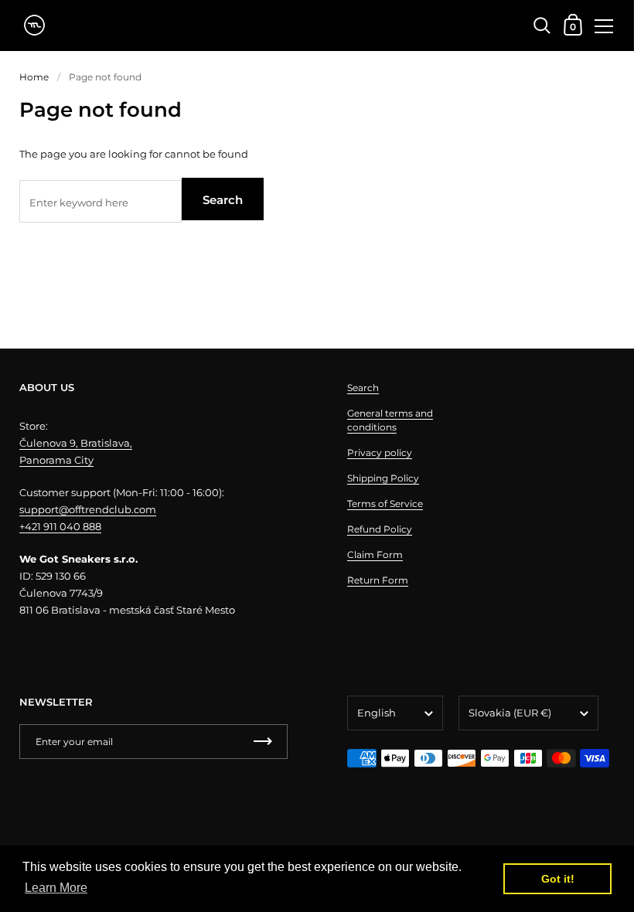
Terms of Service (385, 503)
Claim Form (375, 554)
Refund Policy (379, 529)
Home (34, 77)
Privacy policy (379, 452)
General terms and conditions (390, 420)
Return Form (377, 580)
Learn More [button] (56, 887)
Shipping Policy (383, 478)
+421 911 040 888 (60, 526)
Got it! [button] (557, 879)
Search (223, 199)
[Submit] (263, 741)
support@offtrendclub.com (87, 509)
